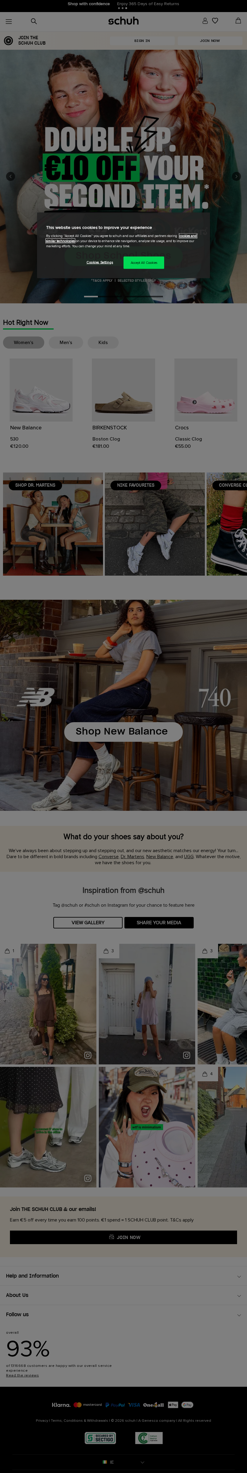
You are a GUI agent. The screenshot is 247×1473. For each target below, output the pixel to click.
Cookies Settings (99, 262)
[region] (123, 245)
